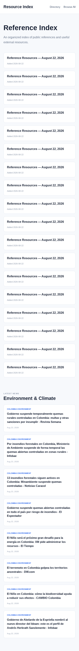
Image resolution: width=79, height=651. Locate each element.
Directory (55, 6)
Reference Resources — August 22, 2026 (35, 58)
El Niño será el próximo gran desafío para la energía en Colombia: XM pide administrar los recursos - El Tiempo (36, 541)
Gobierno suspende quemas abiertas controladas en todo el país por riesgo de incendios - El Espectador (38, 512)
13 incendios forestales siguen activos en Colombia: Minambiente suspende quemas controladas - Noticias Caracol (34, 482)
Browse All (70, 6)
